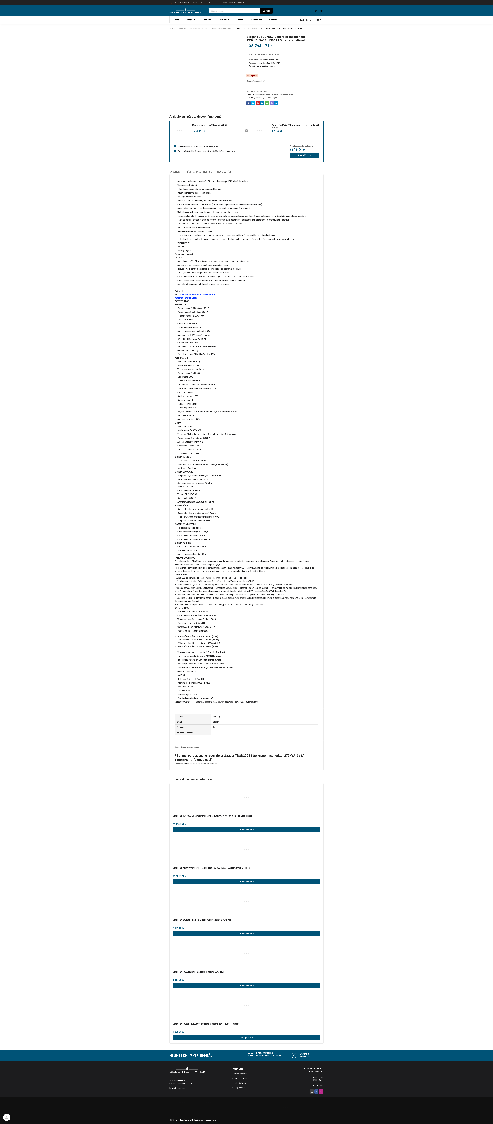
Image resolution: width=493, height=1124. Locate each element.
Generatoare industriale (221, 28)
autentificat (190, 763)
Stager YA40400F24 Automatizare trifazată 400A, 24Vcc (296, 126)
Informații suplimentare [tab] (199, 171)
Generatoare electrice (198, 28)
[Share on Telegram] (276, 103)
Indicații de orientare (177, 1088)
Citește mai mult (246, 830)
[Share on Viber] (272, 103)
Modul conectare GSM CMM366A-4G (209, 125)
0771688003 (239, 3)
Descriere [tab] (175, 171)
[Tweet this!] (253, 103)
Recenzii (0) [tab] (224, 171)
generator (258, 98)
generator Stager (270, 98)
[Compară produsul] (264, 81)
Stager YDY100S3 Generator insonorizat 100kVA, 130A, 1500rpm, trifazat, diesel (211, 868)
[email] (312, 1091)
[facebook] (311, 11)
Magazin (182, 28)
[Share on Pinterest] (258, 103)
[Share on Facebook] (248, 103)
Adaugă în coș (304, 155)
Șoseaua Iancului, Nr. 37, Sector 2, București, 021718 (194, 3)
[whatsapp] (321, 11)
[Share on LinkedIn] (262, 103)
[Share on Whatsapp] (267, 103)
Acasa (172, 28)
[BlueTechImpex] (185, 10)
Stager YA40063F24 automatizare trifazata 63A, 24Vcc (199, 972)
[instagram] (316, 11)
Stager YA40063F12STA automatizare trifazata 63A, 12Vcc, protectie (206, 1024)
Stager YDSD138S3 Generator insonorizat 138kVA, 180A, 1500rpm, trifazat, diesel (212, 816)
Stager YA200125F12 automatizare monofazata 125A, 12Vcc (202, 920)
